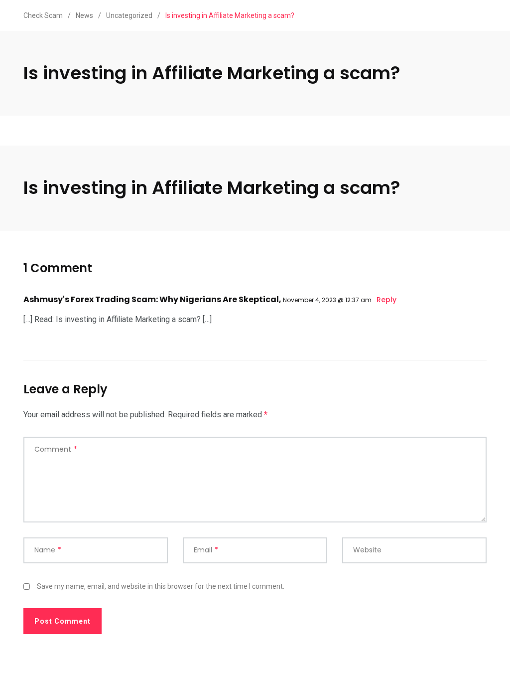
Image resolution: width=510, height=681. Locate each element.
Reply (386, 300)
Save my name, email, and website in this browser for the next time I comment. (160, 586)
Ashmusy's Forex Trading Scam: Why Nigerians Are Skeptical (151, 299)
